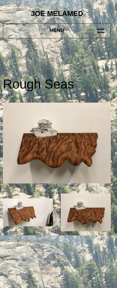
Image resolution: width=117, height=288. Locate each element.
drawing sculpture (37, 241)
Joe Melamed (57, 13)
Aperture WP (77, 273)
